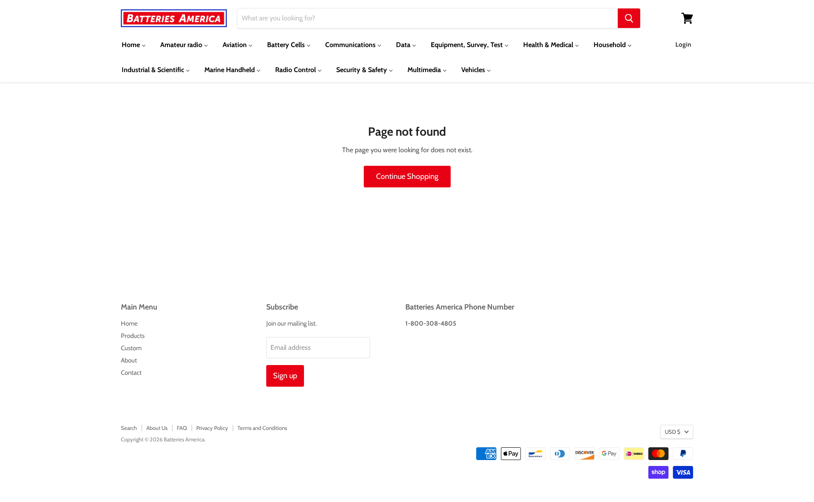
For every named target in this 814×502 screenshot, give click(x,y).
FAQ (182, 427)
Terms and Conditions (262, 427)
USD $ (672, 431)
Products (133, 336)
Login (683, 44)
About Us (156, 427)
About (129, 360)
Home (129, 323)
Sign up (285, 375)
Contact (131, 372)
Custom (131, 348)
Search (129, 427)
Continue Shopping (407, 176)
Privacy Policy (212, 427)
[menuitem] (133, 45)
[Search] (629, 18)
